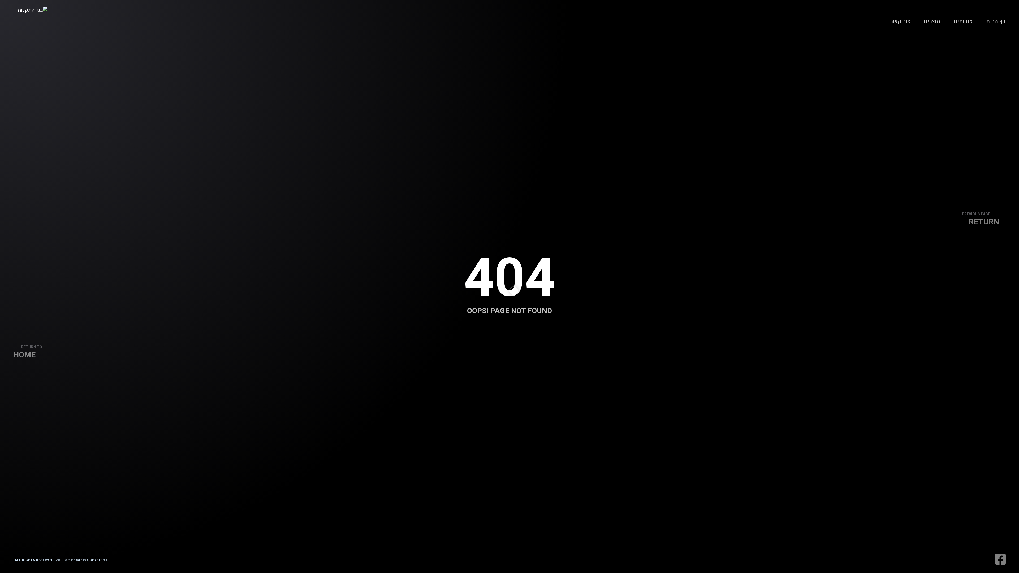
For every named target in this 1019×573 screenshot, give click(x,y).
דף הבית (996, 21)
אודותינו (963, 21)
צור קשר (900, 21)
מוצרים (931, 21)
